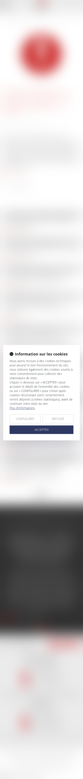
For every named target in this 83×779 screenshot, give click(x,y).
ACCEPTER (42, 430)
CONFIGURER (25, 419)
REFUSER (58, 419)
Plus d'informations (22, 408)
